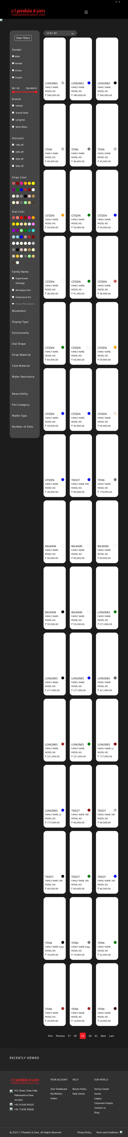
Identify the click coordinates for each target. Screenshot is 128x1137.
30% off (19, 158)
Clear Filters (23, 38)
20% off (19, 151)
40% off (19, 166)
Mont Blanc (21, 126)
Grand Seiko (22, 112)
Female (18, 63)
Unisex (18, 70)
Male (17, 56)
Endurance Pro (23, 297)
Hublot (19, 105)
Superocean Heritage (22, 281)
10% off (19, 144)
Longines (20, 119)
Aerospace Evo (23, 290)
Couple (18, 77)
